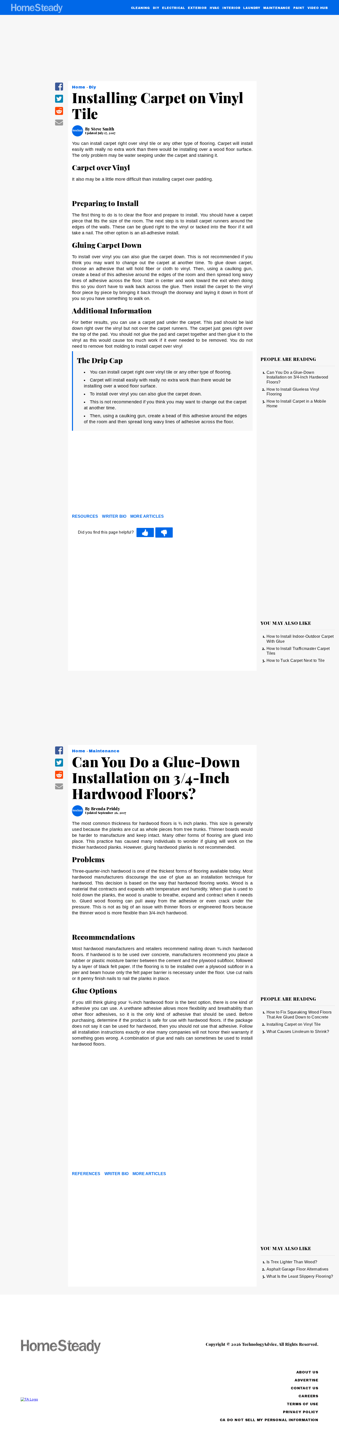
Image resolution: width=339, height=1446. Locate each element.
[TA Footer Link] (70, 1399)
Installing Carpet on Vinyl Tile (294, 1024)
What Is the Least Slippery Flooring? (300, 1276)
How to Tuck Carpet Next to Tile (296, 660)
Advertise (306, 1380)
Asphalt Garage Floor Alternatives (298, 1269)
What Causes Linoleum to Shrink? (298, 1031)
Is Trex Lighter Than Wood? (292, 1262)
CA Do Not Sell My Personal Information (269, 1420)
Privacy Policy (300, 1412)
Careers (308, 1396)
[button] (59, 90)
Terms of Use (302, 1404)
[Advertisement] (162, 473)
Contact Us (304, 1388)
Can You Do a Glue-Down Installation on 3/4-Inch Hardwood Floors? (297, 377)
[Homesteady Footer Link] (70, 1347)
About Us (307, 1372)
